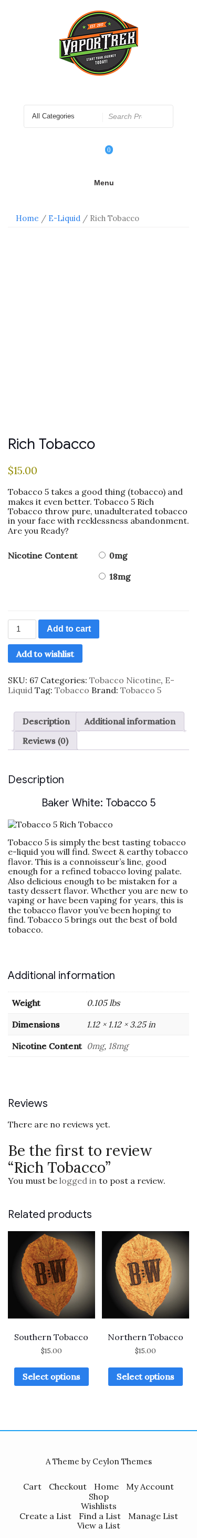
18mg (120, 576)
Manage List (153, 1516)
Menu (104, 182)
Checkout (68, 1486)
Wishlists (99, 1506)
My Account (150, 1486)
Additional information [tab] (130, 721)
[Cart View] (102, 157)
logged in (78, 1180)
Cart (32, 1486)
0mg (118, 555)
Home (27, 218)
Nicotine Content (43, 555)
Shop (99, 1496)
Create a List (45, 1516)
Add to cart (69, 628)
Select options (51, 1376)
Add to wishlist (45, 653)
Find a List (100, 1516)
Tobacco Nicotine (125, 680)
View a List (98, 1525)
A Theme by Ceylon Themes (99, 1461)
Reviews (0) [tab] (45, 740)
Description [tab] (46, 721)
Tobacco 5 (140, 690)
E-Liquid (64, 218)
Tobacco (72, 690)
